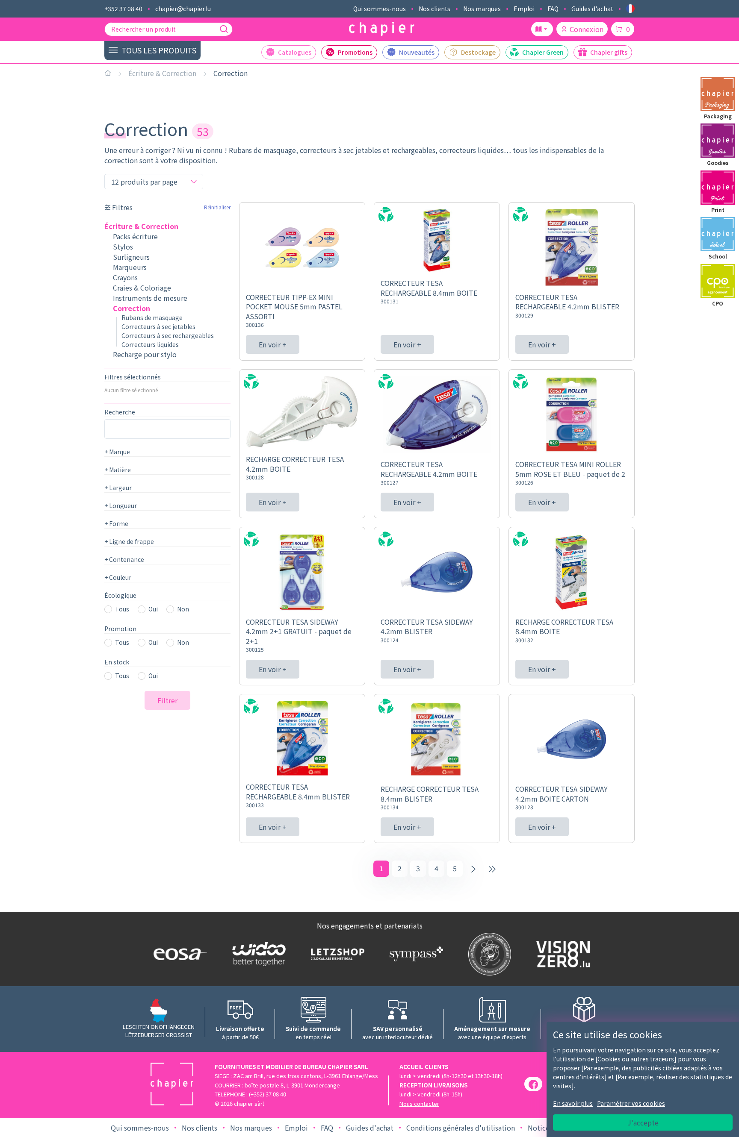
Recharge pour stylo (145, 354)
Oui (153, 609)
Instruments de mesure (150, 298)
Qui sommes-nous (379, 8)
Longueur (120, 505)
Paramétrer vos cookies (631, 1103)
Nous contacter (419, 1103)
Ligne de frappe (129, 541)
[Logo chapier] (382, 29)
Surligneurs (131, 257)
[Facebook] (533, 1084)
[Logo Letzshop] (335, 954)
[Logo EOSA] (178, 954)
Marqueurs (130, 267)
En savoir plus (573, 1103)
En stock (116, 662)
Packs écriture (135, 236)
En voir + (273, 344)
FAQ (553, 8)
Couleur (117, 577)
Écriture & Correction (162, 73)
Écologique (120, 595)
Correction (230, 73)
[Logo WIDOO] (257, 954)
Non (183, 609)
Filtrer (167, 700)
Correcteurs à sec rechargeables (167, 335)
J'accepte (643, 1122)
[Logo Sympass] (414, 953)
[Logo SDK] (487, 954)
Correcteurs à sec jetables (158, 326)
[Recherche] (224, 29)
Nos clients (434, 8)
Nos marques (482, 8)
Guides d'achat (592, 8)
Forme (116, 523)
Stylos (123, 246)
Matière (117, 469)
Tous (122, 609)
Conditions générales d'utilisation (460, 1127)
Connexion (586, 29)
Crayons (125, 277)
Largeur (118, 487)
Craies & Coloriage (142, 287)
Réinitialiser (217, 207)
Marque (117, 451)
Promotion (120, 628)
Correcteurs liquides (150, 344)
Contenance (124, 559)
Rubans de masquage (152, 317)
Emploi (524, 8)
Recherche (119, 412)
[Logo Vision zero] (561, 954)
